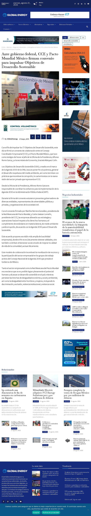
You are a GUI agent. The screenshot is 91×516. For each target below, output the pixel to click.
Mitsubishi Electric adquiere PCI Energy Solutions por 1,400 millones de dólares (44, 394)
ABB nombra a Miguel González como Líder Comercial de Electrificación (80, 309)
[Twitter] (85, 4)
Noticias (9, 47)
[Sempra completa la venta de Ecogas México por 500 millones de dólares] (76, 381)
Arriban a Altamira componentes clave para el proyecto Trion (19, 423)
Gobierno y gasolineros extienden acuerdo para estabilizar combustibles (50, 425)
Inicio (3, 47)
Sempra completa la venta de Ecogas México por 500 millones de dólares (76, 394)
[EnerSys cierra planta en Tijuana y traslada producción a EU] (66, 268)
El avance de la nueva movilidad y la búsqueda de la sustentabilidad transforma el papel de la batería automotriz (75, 227)
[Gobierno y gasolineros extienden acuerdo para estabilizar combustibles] (36, 423)
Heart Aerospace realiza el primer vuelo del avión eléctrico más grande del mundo (50, 474)
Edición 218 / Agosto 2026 (73, 499)
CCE (83, 37)
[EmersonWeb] (30, 46)
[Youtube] (88, 4)
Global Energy (12, 139)
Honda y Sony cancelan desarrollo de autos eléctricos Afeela (80, 282)
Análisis (45, 432)
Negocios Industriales (19, 47)
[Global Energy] (3, 139)
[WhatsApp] (49, 136)
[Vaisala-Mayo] (75, 72)
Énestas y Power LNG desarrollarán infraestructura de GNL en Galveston (77, 479)
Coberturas (66, 236)
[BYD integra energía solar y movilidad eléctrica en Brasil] (36, 440)
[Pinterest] (43, 136)
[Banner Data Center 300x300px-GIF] (75, 151)
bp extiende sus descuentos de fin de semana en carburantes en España (14, 394)
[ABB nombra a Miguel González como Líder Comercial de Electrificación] (66, 308)
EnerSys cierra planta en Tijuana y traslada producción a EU (80, 269)
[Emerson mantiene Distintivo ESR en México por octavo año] (66, 295)
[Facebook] (75, 4)
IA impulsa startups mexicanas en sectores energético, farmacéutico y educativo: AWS (81, 425)
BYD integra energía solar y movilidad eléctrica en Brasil (49, 440)
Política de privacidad (51, 512)
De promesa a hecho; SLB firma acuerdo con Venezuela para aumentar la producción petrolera (50, 483)
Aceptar (36, 512)
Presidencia (68, 44)
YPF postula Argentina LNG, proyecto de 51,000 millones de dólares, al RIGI (74, 493)
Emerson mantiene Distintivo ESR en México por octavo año (80, 295)
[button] (87, 27)
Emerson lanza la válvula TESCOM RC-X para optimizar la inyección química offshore (81, 442)
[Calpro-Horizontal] (30, 134)
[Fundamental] (59, 15)
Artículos (4, 401)
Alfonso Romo (74, 37)
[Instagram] (78, 4)
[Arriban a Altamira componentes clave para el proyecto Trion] (5, 423)
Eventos (75, 261)
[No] (88, 510)
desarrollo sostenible (71, 41)
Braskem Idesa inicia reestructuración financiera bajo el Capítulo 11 (77, 473)
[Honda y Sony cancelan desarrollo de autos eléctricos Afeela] (66, 282)
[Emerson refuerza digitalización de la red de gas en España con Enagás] (66, 323)
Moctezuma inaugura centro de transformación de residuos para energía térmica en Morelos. (79, 255)
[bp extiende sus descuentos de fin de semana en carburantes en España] (14, 381)
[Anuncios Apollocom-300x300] (75, 104)
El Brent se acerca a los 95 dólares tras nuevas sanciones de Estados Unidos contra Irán (19, 441)
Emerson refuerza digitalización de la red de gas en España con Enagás (79, 324)
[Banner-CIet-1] (75, 183)
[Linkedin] (82, 4)
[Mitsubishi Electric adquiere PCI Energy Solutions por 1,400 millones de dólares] (45, 381)
